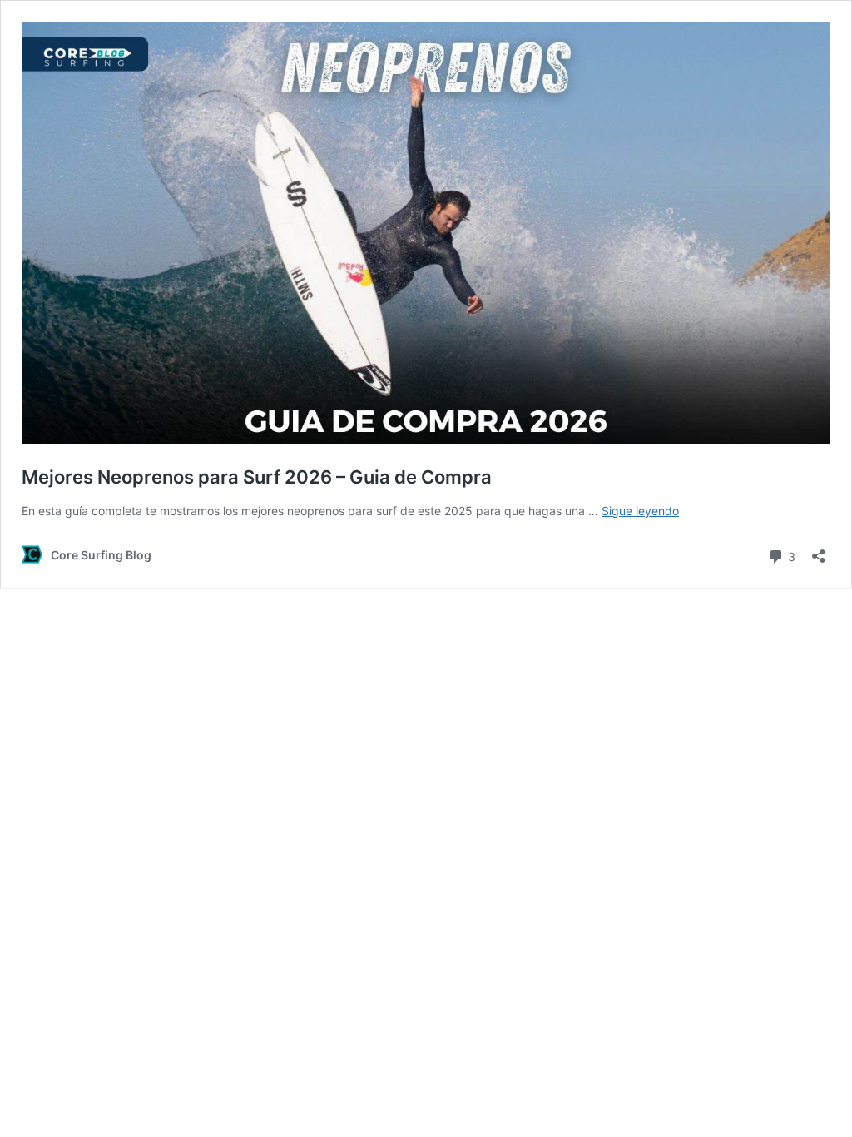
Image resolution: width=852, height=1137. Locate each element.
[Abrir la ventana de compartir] (818, 551)
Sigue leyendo (640, 511)
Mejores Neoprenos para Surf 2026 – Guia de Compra (257, 477)
